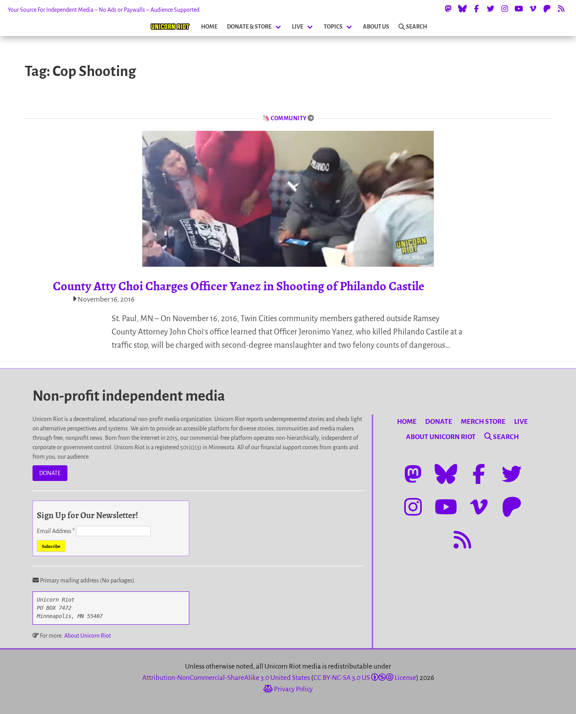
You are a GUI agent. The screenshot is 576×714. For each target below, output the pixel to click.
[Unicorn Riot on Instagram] (505, 9)
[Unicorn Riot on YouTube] (519, 9)
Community (289, 118)
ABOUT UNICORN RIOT (441, 437)
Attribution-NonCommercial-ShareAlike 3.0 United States (226, 677)
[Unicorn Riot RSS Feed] (561, 9)
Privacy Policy (293, 689)
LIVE (297, 26)
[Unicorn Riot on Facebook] (476, 9)
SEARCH (416, 26)
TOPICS (333, 26)
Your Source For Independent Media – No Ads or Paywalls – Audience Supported (103, 10)
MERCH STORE (483, 421)
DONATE (50, 473)
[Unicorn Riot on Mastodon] (448, 9)
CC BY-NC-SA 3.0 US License (364, 677)
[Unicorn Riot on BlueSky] (462, 9)
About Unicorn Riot (87, 636)
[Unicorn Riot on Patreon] (547, 9)
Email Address (56, 531)
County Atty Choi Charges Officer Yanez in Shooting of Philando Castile (238, 286)
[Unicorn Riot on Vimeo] (533, 9)
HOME (209, 26)
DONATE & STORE (249, 26)
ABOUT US (376, 26)
